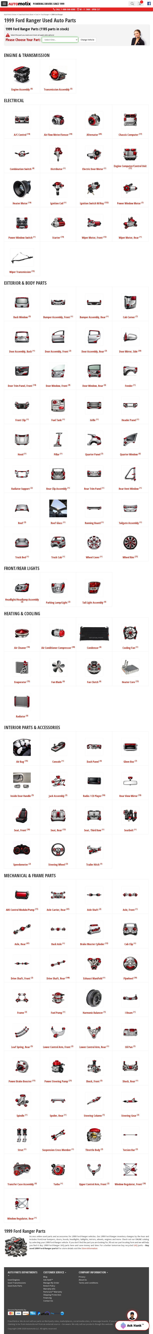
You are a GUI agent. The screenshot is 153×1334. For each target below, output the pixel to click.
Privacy (82, 1276)
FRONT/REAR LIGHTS (21, 568)
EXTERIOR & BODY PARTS (25, 282)
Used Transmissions (17, 1282)
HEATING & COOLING (22, 613)
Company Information (92, 1272)
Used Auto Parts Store (25, 14)
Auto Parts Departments (22, 1272)
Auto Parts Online (10, 14)
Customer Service (54, 1272)
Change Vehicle (87, 39)
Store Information (89, 1248)
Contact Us (48, 1300)
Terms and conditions (88, 1282)
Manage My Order (51, 1282)
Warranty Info (49, 1288)
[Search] (132, 3)
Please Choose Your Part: (23, 39)
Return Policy (49, 1285)
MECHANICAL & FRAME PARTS (30, 875)
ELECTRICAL (14, 100)
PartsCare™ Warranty (52, 1291)
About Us (83, 1279)
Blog (45, 1276)
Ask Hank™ (48, 1279)
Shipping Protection (52, 1294)
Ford (37, 14)
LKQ (135, 1245)
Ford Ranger (45, 14)
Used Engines (14, 1279)
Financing (47, 1297)
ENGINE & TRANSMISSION (27, 55)
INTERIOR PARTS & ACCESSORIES (32, 727)
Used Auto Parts (15, 1285)
